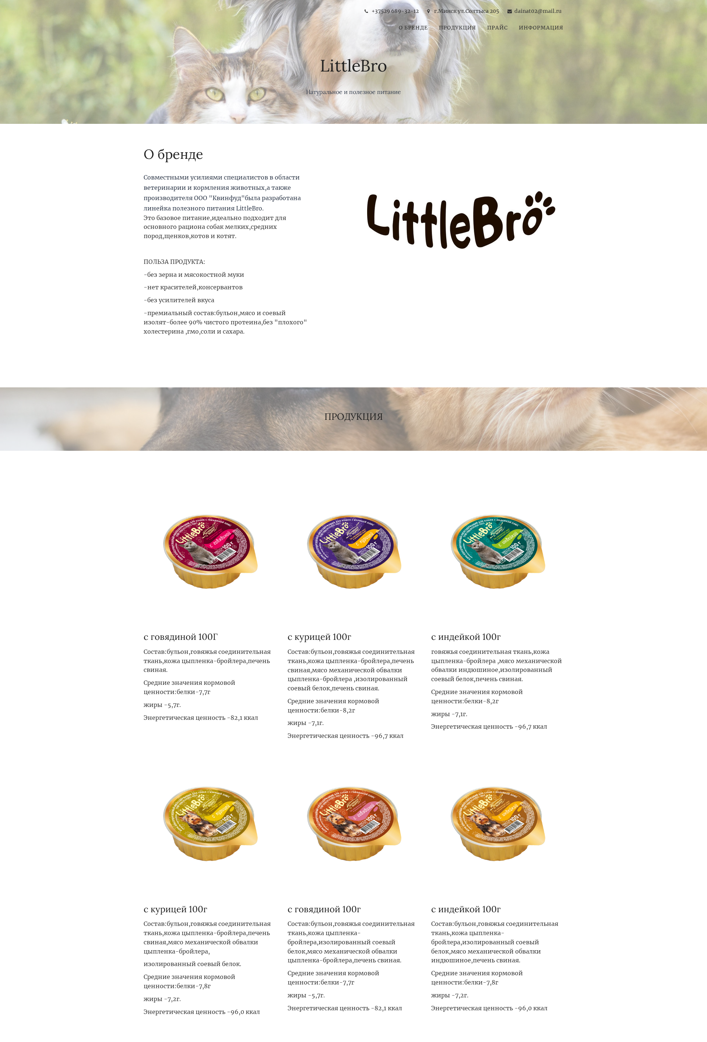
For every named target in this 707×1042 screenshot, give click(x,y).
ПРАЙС (497, 27)
